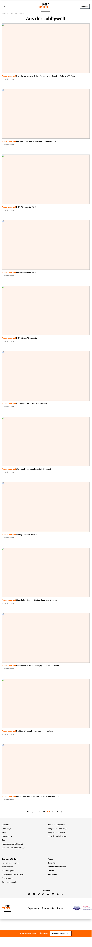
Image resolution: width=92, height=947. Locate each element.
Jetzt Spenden (7, 867)
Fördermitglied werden (10, 863)
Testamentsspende (9, 882)
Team (4, 833)
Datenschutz (48, 908)
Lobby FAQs (6, 829)
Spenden (84, 6)
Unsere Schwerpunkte (56, 825)
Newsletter (52, 863)
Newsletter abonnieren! (60, 933)
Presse (50, 859)
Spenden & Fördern (10, 859)
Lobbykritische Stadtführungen (13, 848)
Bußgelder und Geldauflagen (13, 874)
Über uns (5, 825)
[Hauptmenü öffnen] (9, 6)
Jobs (3, 840)
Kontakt (51, 871)
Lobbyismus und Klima (56, 833)
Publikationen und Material (12, 844)
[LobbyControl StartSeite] (10, 908)
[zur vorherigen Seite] (32, 811)
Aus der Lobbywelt (17, 13)
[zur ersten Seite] (28, 811)
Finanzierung (7, 836)
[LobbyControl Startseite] (43, 6)
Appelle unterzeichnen (57, 867)
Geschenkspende (8, 871)
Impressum (52, 874)
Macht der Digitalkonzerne (58, 836)
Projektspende (7, 878)
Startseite (5, 13)
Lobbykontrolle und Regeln (58, 829)
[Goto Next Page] (57, 811)
